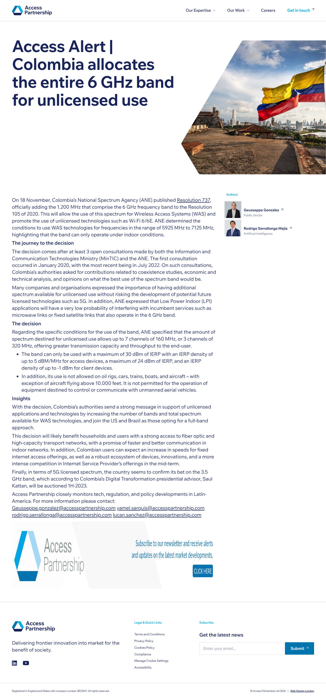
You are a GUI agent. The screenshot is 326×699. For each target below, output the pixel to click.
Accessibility (143, 667)
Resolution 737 (193, 200)
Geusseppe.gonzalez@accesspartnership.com (64, 508)
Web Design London (302, 691)
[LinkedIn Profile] (14, 663)
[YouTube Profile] (26, 663)
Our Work (236, 10)
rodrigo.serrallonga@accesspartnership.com (62, 515)
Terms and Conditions (149, 634)
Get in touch (298, 10)
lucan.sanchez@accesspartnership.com (157, 515)
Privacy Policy (143, 641)
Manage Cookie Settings (151, 661)
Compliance (142, 654)
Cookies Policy (144, 648)
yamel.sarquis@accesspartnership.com (161, 508)
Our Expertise (198, 10)
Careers (268, 10)
